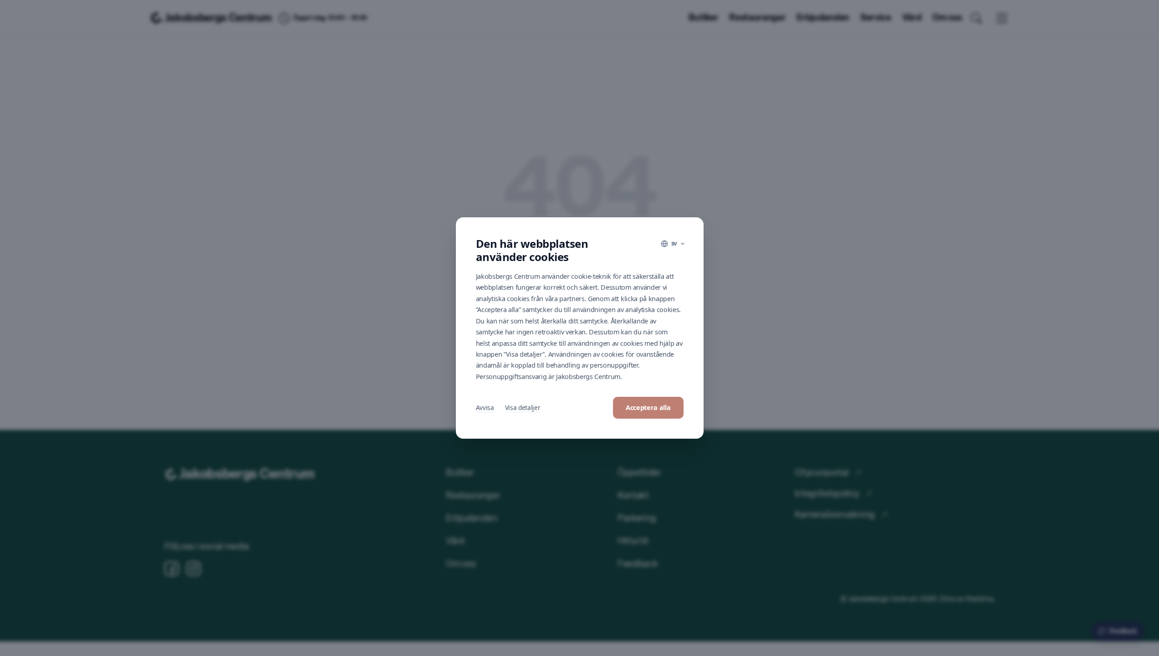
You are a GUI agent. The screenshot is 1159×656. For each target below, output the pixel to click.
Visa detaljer (523, 407)
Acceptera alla (648, 407)
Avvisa (485, 407)
